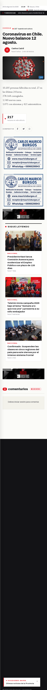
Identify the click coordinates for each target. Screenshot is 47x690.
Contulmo (7, 623)
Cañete (6, 596)
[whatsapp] (19, 583)
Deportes (6, 639)
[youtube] (13, 583)
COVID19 (7, 28)
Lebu (5, 618)
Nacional (6, 635)
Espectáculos (8, 657)
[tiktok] (16, 583)
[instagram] (10, 583)
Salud (5, 648)
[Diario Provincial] (13, 20)
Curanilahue (8, 601)
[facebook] (3, 583)
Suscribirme (34, 526)
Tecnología (7, 652)
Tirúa (5, 609)
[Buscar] (42, 20)
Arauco (5, 614)
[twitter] (7, 583)
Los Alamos (7, 605)
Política (6, 643)
